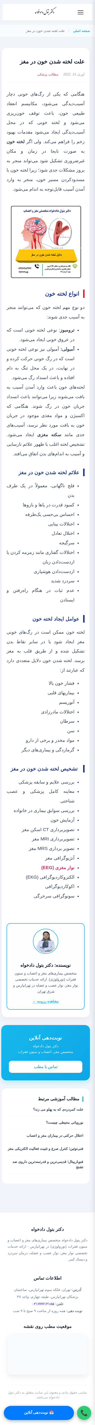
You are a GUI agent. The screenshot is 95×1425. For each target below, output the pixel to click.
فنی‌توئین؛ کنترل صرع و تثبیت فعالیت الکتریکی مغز (45, 1149)
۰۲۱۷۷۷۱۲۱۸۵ (43, 1304)
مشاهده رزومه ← (45, 1001)
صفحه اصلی (81, 31)
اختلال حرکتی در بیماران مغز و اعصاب (55, 1135)
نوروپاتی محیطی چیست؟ (64, 1122)
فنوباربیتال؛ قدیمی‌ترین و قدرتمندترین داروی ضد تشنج (47, 1164)
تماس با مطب (46, 1067)
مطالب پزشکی (47, 74)
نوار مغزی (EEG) (57, 867)
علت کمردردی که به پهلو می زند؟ (58, 1109)
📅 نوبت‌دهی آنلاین (39, 1412)
